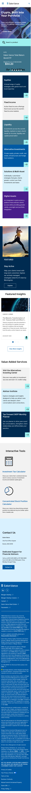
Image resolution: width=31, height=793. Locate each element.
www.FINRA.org (19, 631)
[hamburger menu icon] (3, 3)
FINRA (16, 751)
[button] (13, 342)
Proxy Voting (5, 789)
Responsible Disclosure (8, 636)
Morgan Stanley (6, 595)
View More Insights (15, 349)
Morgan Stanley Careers (9, 598)
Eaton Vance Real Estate (9, 604)
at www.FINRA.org (17, 627)
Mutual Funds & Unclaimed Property (11, 782)
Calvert (3, 601)
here (2, 666)
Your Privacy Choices (7, 773)
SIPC (22, 751)
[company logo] (13, 3)
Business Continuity (7, 779)
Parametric (4, 607)
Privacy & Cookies (6, 769)
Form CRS (4, 785)
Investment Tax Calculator (14, 471)
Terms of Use (5, 776)
